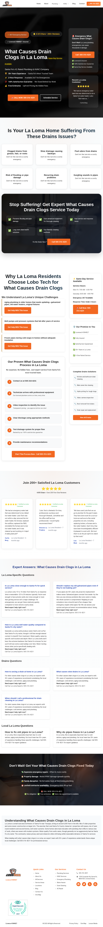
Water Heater (61, 882)
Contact (82, 4)
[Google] (95, 884)
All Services (39, 879)
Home (39, 4)
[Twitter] (84, 884)
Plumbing (55, 4)
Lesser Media (93, 923)
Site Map (38, 895)
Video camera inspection (84, 398)
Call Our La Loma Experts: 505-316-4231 (19, 610)
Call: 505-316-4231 (83, 55)
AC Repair (60, 888)
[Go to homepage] (7, 3)
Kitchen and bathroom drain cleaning (85, 378)
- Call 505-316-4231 (59, 242)
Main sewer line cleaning (83, 385)
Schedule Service (50, 98)
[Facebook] (78, 884)
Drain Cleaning (61, 885)
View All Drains (85, 417)
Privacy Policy (73, 923)
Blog (74, 4)
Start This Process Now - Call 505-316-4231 (33, 454)
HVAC (65, 4)
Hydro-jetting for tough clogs (85, 391)
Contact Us (39, 892)
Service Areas (39, 882)
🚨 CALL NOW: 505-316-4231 (23, 98)
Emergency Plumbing (64, 879)
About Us (38, 876)
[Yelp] (90, 884)
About (46, 4)
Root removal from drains (84, 404)
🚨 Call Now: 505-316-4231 (83, 309)
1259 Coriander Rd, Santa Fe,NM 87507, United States (88, 877)
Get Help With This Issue (18, 310)
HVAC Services (61, 876)
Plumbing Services (63, 873)
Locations (38, 885)
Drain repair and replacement (85, 410)
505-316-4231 (94, 4)
